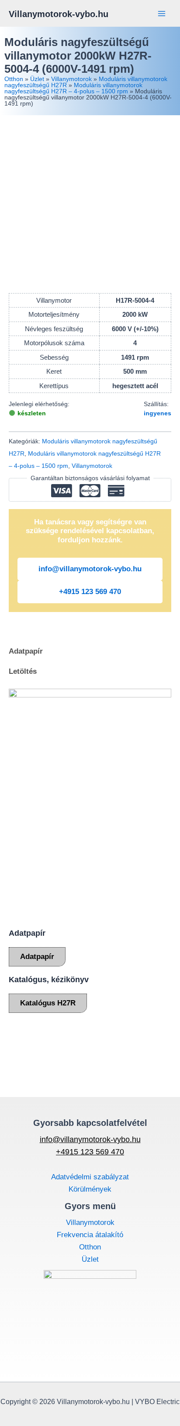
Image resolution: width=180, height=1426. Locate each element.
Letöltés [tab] (23, 671)
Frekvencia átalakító (90, 1235)
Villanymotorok (71, 78)
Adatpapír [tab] (26, 651)
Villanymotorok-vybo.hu (58, 14)
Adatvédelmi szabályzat (90, 1177)
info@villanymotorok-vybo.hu (90, 569)
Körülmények (90, 1189)
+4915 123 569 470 (90, 591)
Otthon (13, 78)
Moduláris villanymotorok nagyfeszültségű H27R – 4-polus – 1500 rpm (73, 88)
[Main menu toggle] (161, 13)
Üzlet (37, 78)
